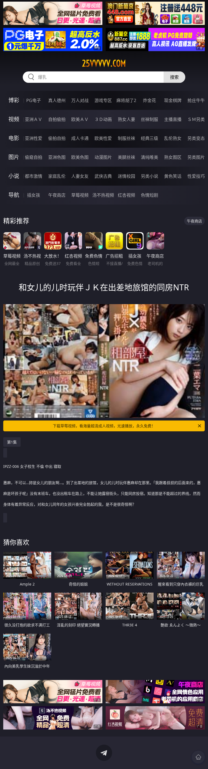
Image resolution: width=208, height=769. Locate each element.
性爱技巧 (196, 176)
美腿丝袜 (126, 157)
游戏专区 (103, 100)
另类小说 (149, 176)
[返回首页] (198, 757)
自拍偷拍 (57, 119)
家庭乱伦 (57, 176)
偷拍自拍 (57, 138)
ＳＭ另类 (196, 119)
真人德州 (57, 100)
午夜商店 (57, 195)
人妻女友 (80, 176)
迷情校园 (126, 176)
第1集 (12, 442)
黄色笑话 (172, 176)
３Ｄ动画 (103, 119)
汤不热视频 (103, 195)
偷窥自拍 (33, 157)
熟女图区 (172, 157)
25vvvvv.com (104, 63)
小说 (13, 176)
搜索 (174, 77)
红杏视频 (126, 195)
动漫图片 (103, 157)
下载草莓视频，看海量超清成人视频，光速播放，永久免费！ (104, 425)
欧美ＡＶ (80, 119)
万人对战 (80, 100)
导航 (13, 195)
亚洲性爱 (33, 138)
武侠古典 (103, 176)
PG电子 (33, 100)
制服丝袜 (126, 138)
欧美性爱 (103, 138)
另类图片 (196, 157)
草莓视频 (80, 195)
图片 (13, 157)
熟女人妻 (126, 119)
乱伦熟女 (172, 138)
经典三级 (149, 138)
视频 (13, 119)
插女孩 (33, 195)
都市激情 (33, 176)
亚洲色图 (57, 157)
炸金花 (149, 100)
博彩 (13, 100)
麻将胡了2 (126, 100)
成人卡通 (80, 138)
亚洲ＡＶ (33, 119)
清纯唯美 (149, 157)
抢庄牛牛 (196, 100)
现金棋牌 (172, 100)
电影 (13, 138)
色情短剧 (149, 195)
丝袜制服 (149, 119)
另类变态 (196, 138)
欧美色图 (80, 157)
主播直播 (172, 119)
